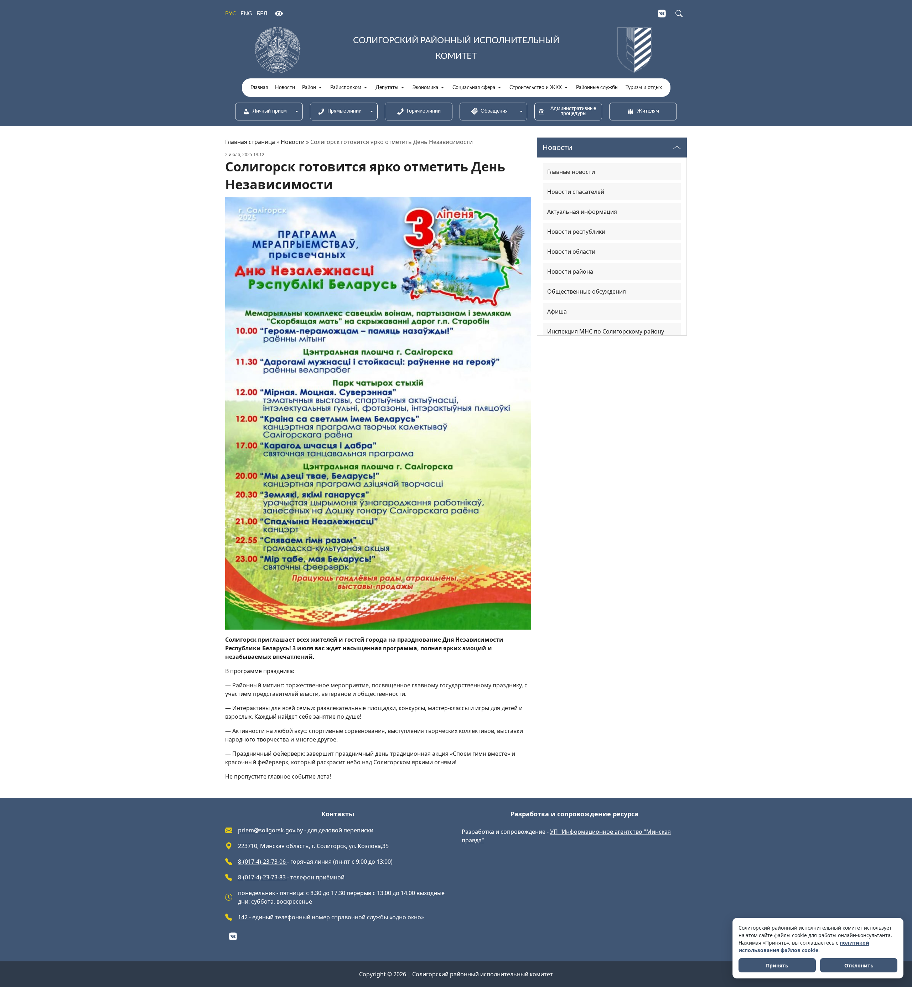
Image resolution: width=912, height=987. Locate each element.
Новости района (570, 271)
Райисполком (345, 87)
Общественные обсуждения (586, 291)
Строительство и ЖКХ (535, 87)
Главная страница (250, 142)
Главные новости (571, 172)
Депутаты (386, 87)
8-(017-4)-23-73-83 (262, 877)
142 (243, 917)
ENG (246, 13)
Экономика (425, 87)
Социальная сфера (473, 87)
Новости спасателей (575, 192)
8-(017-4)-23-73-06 (262, 861)
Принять (777, 965)
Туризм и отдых (644, 87)
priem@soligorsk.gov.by (271, 830)
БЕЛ (262, 13)
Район (309, 87)
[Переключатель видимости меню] (677, 147)
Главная (259, 87)
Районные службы (597, 87)
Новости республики (576, 232)
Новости (285, 87)
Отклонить (859, 965)
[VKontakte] (662, 13)
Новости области (571, 251)
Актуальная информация (582, 212)
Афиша (557, 311)
